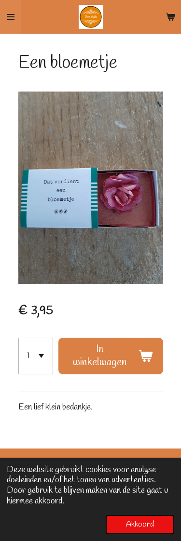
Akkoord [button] (140, 524)
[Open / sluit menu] (10, 17)
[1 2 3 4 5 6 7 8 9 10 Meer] (35, 356)
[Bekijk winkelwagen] (170, 17)
